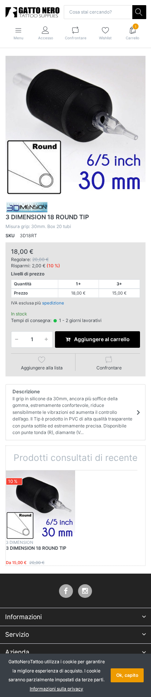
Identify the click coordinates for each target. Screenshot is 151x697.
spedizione (53, 303)
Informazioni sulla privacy (56, 688)
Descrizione (72, 412)
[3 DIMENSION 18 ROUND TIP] (75, 126)
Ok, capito (127, 675)
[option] (75, 126)
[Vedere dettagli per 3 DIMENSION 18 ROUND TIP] (40, 505)
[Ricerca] (139, 12)
